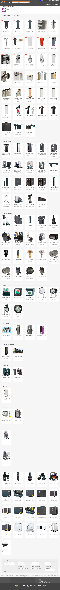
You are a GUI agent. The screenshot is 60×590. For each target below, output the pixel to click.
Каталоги (52, 4)
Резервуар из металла (48, 566)
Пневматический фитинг (21, 566)
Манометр (33, 568)
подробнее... (5, 571)
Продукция (47, 4)
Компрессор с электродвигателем (36, 566)
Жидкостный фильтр (20, 568)
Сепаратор (26, 568)
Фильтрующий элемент (48, 568)
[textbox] (20, 2)
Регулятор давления (38, 568)
